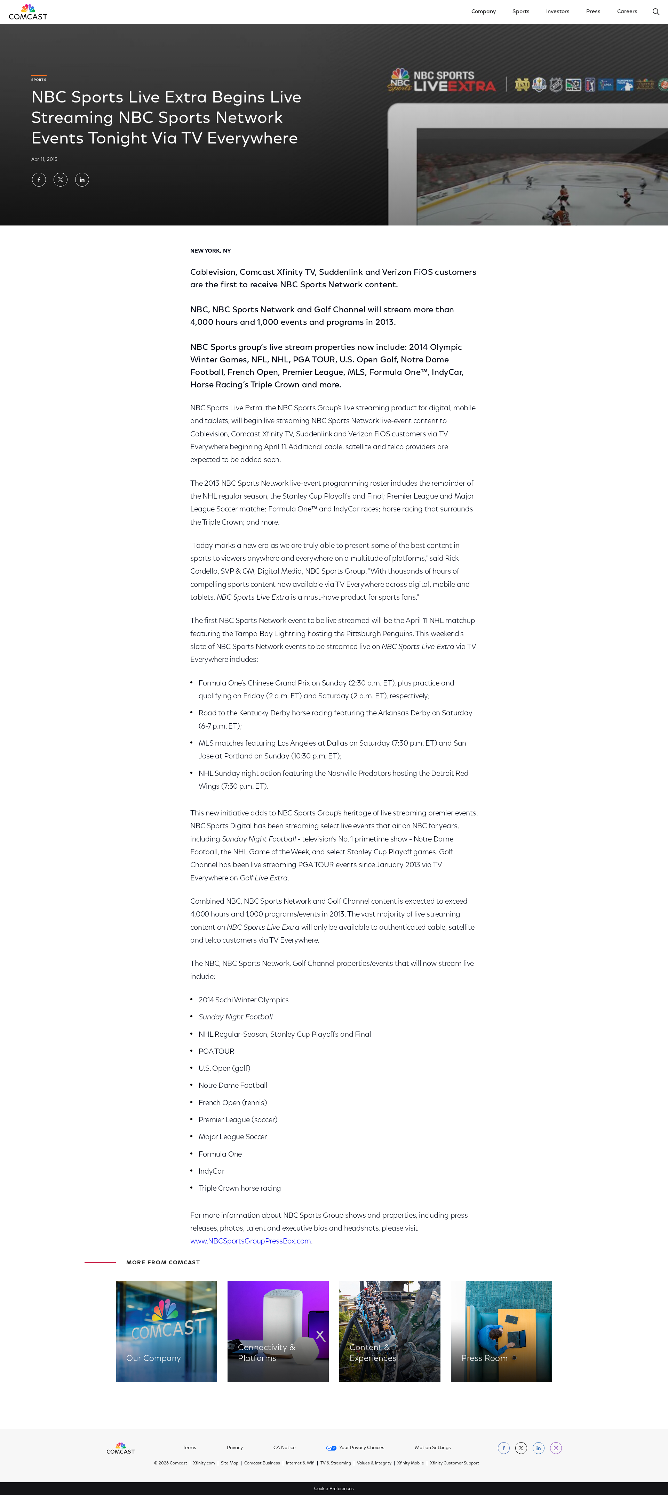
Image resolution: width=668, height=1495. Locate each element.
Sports (521, 12)
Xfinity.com (204, 1463)
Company (483, 12)
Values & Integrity (374, 1463)
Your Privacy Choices (361, 1448)
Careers (627, 12)
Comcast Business (262, 1463)
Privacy (235, 1448)
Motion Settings (433, 1448)
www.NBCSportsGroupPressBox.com (250, 1241)
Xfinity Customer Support (454, 1463)
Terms (189, 1448)
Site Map (229, 1463)
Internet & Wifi (300, 1463)
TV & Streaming (335, 1463)
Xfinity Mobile (410, 1463)
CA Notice (284, 1448)
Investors (558, 12)
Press (593, 12)
